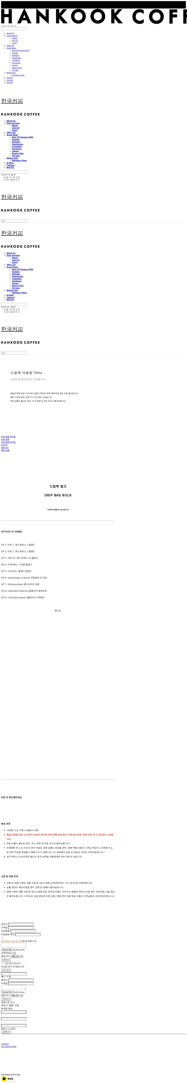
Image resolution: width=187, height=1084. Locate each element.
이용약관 (5, 1044)
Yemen (15, 65)
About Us (10, 33)
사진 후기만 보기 (13, 963)
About (14, 38)
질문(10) (5, 447)
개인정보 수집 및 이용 (12, 941)
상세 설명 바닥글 (8, 442)
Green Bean (11, 48)
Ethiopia (15, 55)
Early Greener (12, 35)
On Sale (15, 70)
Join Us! (15, 40)
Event (14, 43)
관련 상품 (5, 450)
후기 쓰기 (6, 970)
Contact (10, 80)
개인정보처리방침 (8, 1046)
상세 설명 (5, 439)
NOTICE (10, 82)
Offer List (10, 45)
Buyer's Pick (17, 68)
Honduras (16, 63)
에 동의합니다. (19, 941)
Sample (15, 53)
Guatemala (16, 58)
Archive (10, 77)
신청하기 (5, 1032)
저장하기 (5, 960)
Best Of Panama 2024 (20, 50)
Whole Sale (11, 72)
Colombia (16, 60)
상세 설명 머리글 (8, 436)
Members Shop (18, 75)
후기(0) (4, 444)
